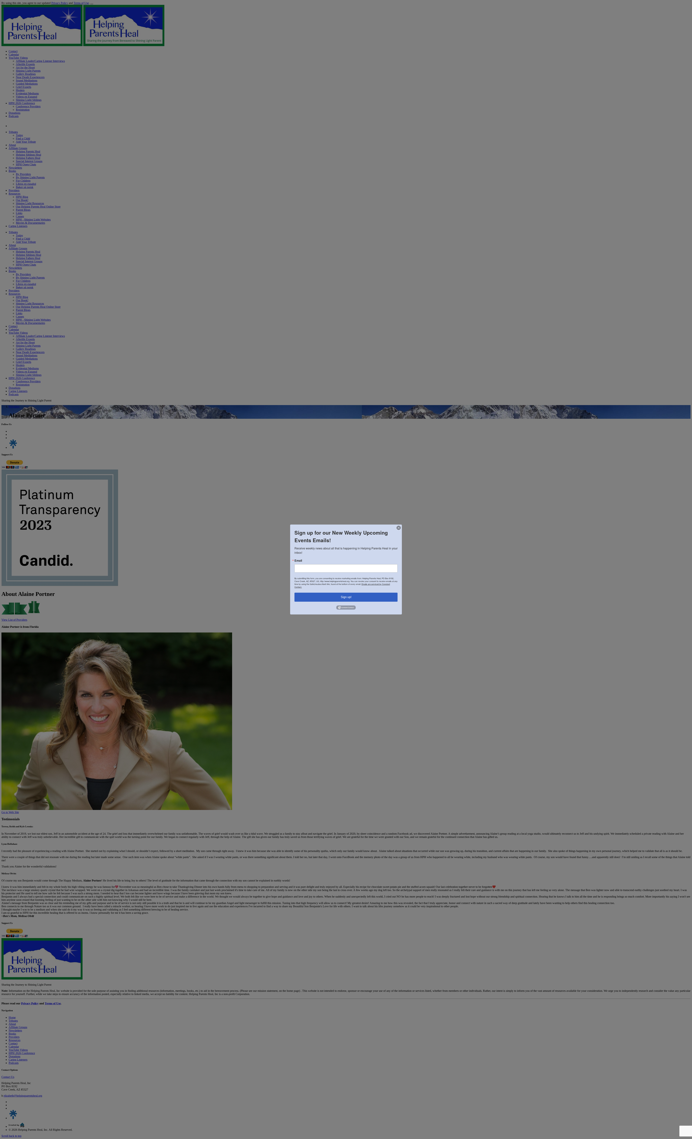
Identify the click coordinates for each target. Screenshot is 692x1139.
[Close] (398, 528)
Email (298, 560)
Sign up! (346, 597)
